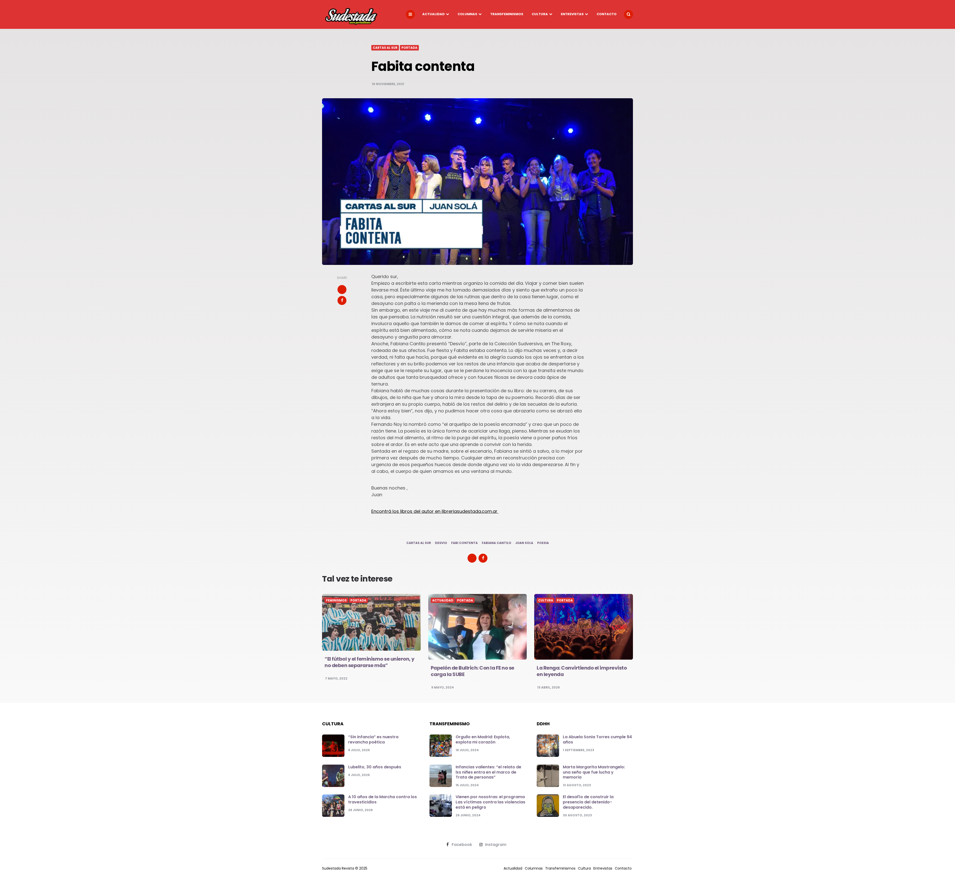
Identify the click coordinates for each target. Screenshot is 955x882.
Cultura (540, 14)
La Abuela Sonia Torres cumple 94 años (597, 739)
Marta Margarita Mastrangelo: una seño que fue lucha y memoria (594, 772)
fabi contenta (464, 543)
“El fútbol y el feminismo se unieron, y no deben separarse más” (370, 662)
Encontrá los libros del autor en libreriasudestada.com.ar (435, 511)
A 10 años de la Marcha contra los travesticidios (382, 799)
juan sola (524, 543)
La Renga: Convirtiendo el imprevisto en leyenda (582, 671)
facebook (462, 844)
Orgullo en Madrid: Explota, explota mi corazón (483, 739)
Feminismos (336, 600)
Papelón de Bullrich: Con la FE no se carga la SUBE (472, 671)
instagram (495, 844)
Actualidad (433, 14)
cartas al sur (418, 543)
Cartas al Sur (385, 47)
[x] (341, 289)
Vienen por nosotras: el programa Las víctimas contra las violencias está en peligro (490, 802)
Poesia (543, 543)
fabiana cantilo (496, 543)
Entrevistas (572, 14)
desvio (441, 543)
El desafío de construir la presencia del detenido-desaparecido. (588, 802)
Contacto (607, 14)
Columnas (467, 14)
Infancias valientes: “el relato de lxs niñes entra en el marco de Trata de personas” (488, 772)
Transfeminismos (506, 14)
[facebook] (341, 300)
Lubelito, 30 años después (374, 767)
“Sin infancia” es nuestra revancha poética (373, 739)
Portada (409, 47)
